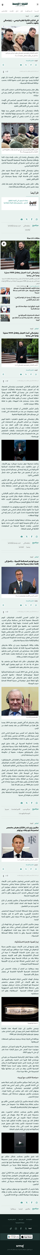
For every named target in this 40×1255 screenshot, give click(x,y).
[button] (20, 448)
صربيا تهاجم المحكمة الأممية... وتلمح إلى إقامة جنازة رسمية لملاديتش (22, 561)
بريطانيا (13, 1207)
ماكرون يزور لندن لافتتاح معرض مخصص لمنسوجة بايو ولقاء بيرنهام (22, 827)
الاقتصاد (11, 9)
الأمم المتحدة (16, 808)
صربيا (7, 808)
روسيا (28, 545)
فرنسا (21, 1207)
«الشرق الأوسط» (30, 59)
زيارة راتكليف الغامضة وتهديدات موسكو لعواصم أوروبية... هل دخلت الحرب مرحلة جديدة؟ (26, 289)
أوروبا (27, 14)
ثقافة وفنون (4, 9)
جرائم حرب (26, 808)
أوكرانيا (27, 228)
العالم (22, 9)
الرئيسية (37, 9)
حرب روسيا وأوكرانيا (14, 224)
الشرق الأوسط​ (28, 9)
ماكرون (27, 1207)
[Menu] (38, 3)
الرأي (17, 9)
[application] (20, 448)
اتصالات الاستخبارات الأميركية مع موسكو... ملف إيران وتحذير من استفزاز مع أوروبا (25, 316)
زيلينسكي (26, 224)
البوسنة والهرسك (24, 812)
